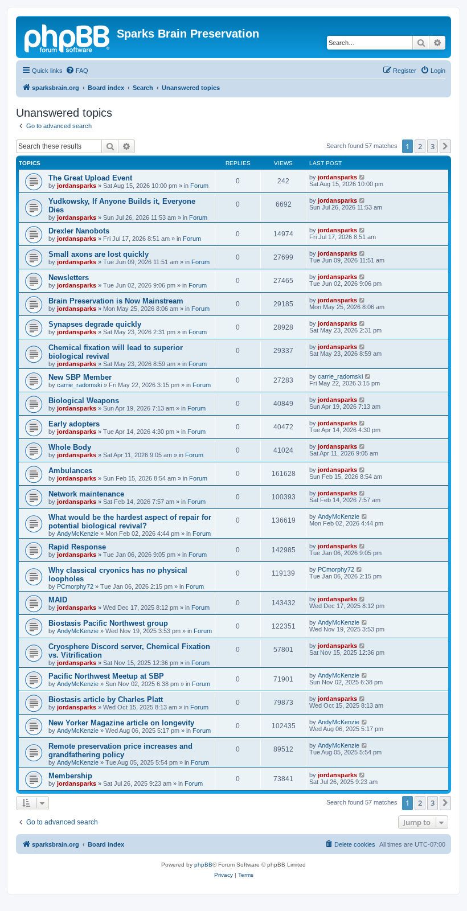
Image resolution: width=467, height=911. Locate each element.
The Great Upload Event (90, 178)
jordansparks (76, 185)
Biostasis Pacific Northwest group (108, 623)
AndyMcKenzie (78, 533)
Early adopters (74, 424)
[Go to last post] (362, 177)
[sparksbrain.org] (68, 37)
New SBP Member (80, 377)
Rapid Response (77, 547)
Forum (199, 185)
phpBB (203, 864)
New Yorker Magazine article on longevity (121, 723)
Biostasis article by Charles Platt (105, 699)
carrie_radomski (79, 384)
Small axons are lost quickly (98, 254)
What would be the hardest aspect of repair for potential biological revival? (129, 521)
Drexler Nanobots (78, 231)
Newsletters (68, 277)
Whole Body (69, 447)
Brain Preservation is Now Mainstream (115, 301)
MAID (57, 600)
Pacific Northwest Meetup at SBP (106, 676)
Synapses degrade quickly (94, 324)
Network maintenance (86, 494)
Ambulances (70, 470)
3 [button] (433, 146)
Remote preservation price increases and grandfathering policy (120, 750)
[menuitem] (76, 70)
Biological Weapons (83, 400)
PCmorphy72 (75, 586)
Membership (70, 776)
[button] (445, 146)
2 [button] (420, 146)
